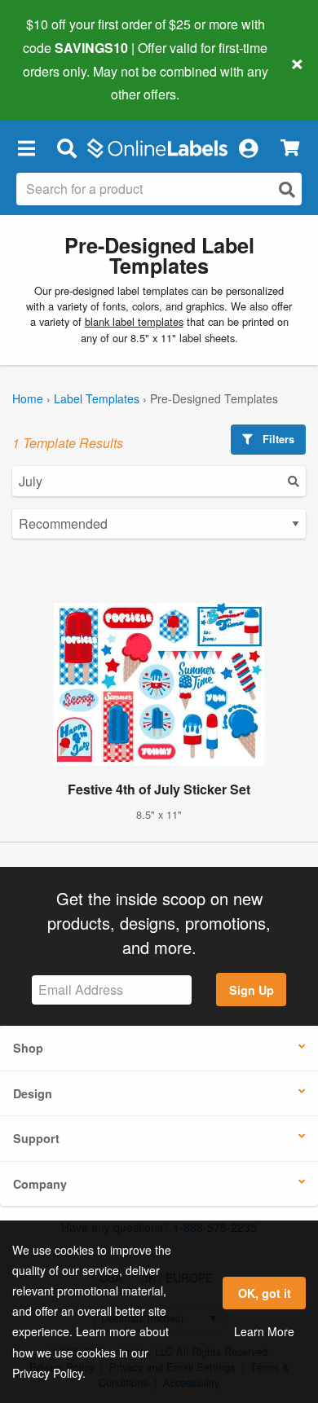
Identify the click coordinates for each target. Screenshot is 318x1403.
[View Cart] (289, 147)
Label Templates (96, 398)
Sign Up (251, 990)
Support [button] (36, 1138)
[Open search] (287, 189)
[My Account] (247, 147)
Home (27, 398)
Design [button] (32, 1093)
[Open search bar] (66, 147)
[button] (26, 147)
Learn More (264, 1331)
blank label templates (134, 321)
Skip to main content (59, 82)
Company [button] (40, 1184)
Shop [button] (28, 1048)
